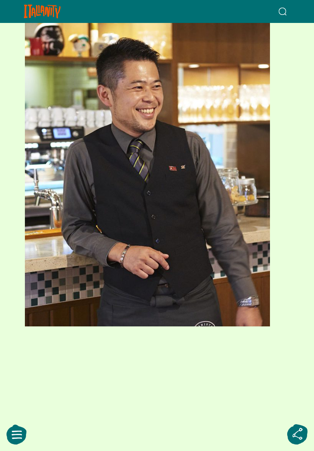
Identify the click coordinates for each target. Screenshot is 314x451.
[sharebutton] (297, 434)
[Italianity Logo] (54, 11)
